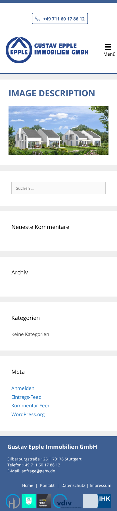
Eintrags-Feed (26, 397)
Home (27, 485)
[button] (60, 18)
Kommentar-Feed (31, 405)
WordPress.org (28, 414)
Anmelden (22, 388)
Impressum (100, 485)
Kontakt (47, 485)
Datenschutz (73, 485)
